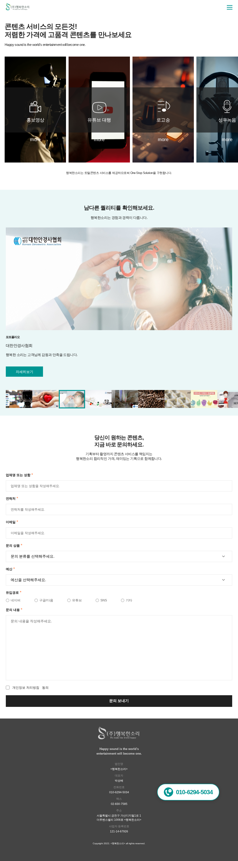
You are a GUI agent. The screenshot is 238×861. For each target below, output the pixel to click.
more (35, 139)
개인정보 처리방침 (25, 687)
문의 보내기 (119, 701)
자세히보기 (24, 372)
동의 (30, 687)
